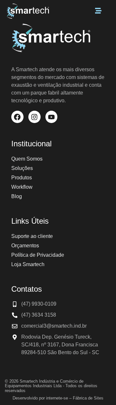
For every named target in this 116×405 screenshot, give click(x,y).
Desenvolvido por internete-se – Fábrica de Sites (58, 398)
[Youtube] (51, 117)
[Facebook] (17, 117)
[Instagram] (34, 117)
